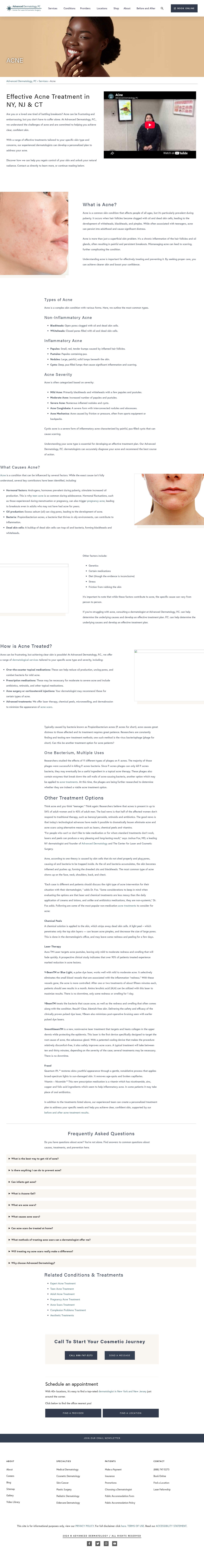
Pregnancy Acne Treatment (65, 1299)
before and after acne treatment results (66, 1112)
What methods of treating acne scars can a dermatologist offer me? (51, 1239)
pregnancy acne (96, 501)
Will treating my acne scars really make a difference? (42, 1251)
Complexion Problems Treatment (68, 1310)
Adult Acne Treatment (62, 1294)
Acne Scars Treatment (62, 1304)
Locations (102, 8)
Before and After (146, 8)
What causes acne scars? (25, 1216)
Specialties (63, 1461)
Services (52, 8)
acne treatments (69, 782)
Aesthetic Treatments (62, 1315)
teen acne (38, 495)
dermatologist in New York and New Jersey (123, 1391)
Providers (85, 8)
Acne (3, 475)
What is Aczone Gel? (23, 1193)
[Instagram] (106, 1543)
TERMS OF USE (135, 1526)
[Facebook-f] (89, 1543)
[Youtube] (114, 1543)
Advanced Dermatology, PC (21, 81)
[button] (162, 8)
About (127, 8)
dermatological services (25, 659)
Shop (116, 8)
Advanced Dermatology (95, 843)
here (123, 1526)
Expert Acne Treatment (63, 1283)
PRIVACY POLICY (84, 1526)
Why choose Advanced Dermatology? (33, 1263)
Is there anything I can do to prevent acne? (36, 1170)
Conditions (69, 8)
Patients (110, 1461)
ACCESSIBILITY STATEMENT (171, 1526)
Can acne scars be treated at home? (32, 1228)
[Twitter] (97, 1543)
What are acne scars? (23, 1205)
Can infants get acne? (23, 1182)
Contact (159, 1461)
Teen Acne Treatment (62, 1288)
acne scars (46, 707)
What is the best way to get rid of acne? (35, 1158)
